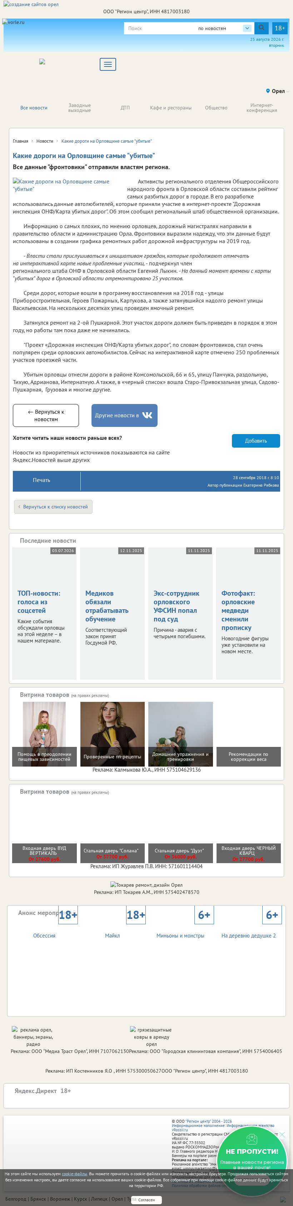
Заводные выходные (79, 107)
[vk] (148, 415)
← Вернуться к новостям (46, 415)
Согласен (146, 1199)
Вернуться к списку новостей (55, 506)
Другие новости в (117, 415)
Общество (216, 107)
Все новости (34, 107)
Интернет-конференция (262, 107)
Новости (44, 141)
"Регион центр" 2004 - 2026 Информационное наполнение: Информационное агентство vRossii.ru (223, 1125)
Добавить (256, 440)
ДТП (125, 107)
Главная (20, 141)
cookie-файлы (74, 1173)
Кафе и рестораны (171, 107)
